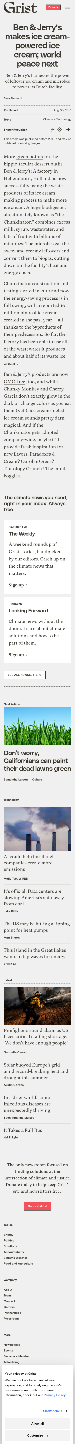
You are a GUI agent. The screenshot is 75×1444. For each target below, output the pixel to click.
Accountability (14, 1252)
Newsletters (12, 1344)
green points (29, 156)
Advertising (11, 1362)
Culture (37, 779)
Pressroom (11, 1318)
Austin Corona (14, 1085)
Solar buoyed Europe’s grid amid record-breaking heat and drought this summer (36, 1071)
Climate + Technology (57, 119)
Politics (9, 1240)
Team (7, 1295)
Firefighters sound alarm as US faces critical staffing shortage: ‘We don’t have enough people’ (36, 1037)
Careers (9, 1307)
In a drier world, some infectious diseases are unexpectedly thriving (27, 1104)
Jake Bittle (11, 911)
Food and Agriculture (18, 1263)
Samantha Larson (16, 779)
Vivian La (10, 963)
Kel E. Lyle (11, 1137)
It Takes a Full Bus (23, 1130)
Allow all (37, 1423)
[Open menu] (67, 7)
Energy (8, 1234)
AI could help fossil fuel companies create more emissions (29, 863)
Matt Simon (12, 937)
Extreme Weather (15, 1257)
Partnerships (12, 1312)
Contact (9, 1301)
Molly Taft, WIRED (16, 878)
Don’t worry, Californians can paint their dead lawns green (37, 760)
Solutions (10, 1246)
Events (8, 1350)
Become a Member (17, 1356)
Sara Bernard (13, 98)
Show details (52, 1411)
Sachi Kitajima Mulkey (19, 1117)
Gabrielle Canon (15, 1052)
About (8, 1289)
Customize (35, 1435)
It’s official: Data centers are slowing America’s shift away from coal (34, 898)
